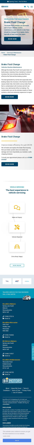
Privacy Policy (26, 390)
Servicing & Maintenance (14, 52)
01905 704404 (9, 335)
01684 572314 (9, 316)
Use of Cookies (17, 392)
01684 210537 (9, 353)
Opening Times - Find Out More (18, 1)
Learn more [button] (6, 436)
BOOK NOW (12, 39)
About (7, 388)
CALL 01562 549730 (9, 294)
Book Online (17, 265)
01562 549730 (9, 372)
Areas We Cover (16, 388)
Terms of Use (16, 390)
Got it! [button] (17, 440)
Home (3, 52)
